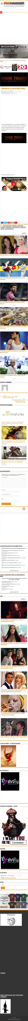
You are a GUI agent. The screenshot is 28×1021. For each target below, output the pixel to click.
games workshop (8, 60)
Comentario (4, 477)
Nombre (4, 489)
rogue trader (16, 227)
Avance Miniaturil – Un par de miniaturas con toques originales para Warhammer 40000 (13, 422)
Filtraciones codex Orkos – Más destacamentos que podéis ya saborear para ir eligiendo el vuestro (13, 462)
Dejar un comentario (7, 93)
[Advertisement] (14, 29)
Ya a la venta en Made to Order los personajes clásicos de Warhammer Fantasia (18, 400)
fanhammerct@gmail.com (10, 877)
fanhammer (5, 90)
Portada (3, 60)
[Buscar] (24, 509)
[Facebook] (13, 1017)
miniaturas (15, 91)
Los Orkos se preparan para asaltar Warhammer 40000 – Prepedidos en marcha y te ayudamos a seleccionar (14, 442)
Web (2, 498)
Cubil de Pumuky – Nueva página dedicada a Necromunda (10, 396)
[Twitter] (15, 1017)
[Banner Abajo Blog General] (14, 900)
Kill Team (14, 225)
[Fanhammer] (14, 4)
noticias (19, 91)
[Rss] (12, 1017)
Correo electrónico (6, 494)
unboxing (23, 227)
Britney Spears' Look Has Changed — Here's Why (14, 255)
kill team (11, 91)
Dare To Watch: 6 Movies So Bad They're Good (14, 736)
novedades (4, 92)
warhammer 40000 (9, 92)
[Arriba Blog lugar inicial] (14, 51)
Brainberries (14, 281)
